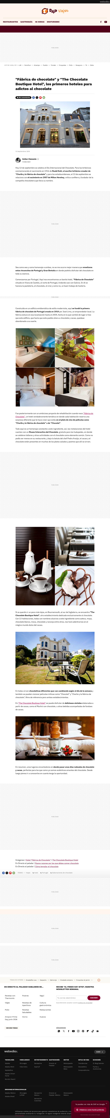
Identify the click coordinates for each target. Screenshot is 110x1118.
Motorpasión (68, 1063)
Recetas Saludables (26, 1011)
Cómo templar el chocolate (46, 866)
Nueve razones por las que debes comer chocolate (57, 863)
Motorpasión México (68, 1094)
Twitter (37, 97)
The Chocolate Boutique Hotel (65, 860)
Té (86, 65)
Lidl (20, 65)
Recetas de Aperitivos (26, 1004)
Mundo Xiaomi (10, 1079)
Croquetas (62, 65)
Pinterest (83, 1031)
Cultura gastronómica (45, 1004)
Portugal (45, 873)
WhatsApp (59, 1031)
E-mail (44, 97)
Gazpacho (43, 980)
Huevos (43, 1017)
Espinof (37, 1067)
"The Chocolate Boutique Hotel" (32, 703)
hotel (36, 873)
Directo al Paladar (52, 1064)
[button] (30, 159)
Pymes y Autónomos (97, 1068)
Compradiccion (83, 1070)
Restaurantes (10, 22)
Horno (25, 1017)
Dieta (92, 65)
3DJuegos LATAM (23, 1094)
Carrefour (27, 65)
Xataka (7, 1063)
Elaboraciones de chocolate (62, 873)
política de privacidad (85, 1003)
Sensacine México (38, 1094)
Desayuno (79, 65)
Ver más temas (12, 1028)
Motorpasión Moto (68, 1068)
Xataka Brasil (10, 1096)
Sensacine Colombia (38, 1100)
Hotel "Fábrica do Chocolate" (38, 860)
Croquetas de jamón (83, 980)
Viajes (55, 11)
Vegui (42, 996)
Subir (98, 1052)
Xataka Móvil (9, 1067)
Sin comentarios (24, 97)
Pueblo (45, 65)
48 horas (39, 22)
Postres (25, 996)
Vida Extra (23, 1067)
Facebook (101, 22)
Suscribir (94, 998)
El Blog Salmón (98, 1063)
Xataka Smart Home (10, 1075)
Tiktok (92, 1031)
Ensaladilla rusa (31, 980)
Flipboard (40, 97)
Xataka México (10, 1093)
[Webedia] (105, 1)
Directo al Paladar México (54, 1094)
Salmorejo (53, 980)
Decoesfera (82, 1067)
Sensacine (38, 1063)
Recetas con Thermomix (10, 997)
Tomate (53, 65)
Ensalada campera (66, 980)
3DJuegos (23, 1063)
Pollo (71, 65)
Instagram (78, 1031)
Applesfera (9, 1070)
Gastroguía (26, 22)
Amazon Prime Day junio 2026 (11, 1018)
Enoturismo (53, 22)
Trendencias (82, 1063)
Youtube (105, 22)
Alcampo (37, 65)
